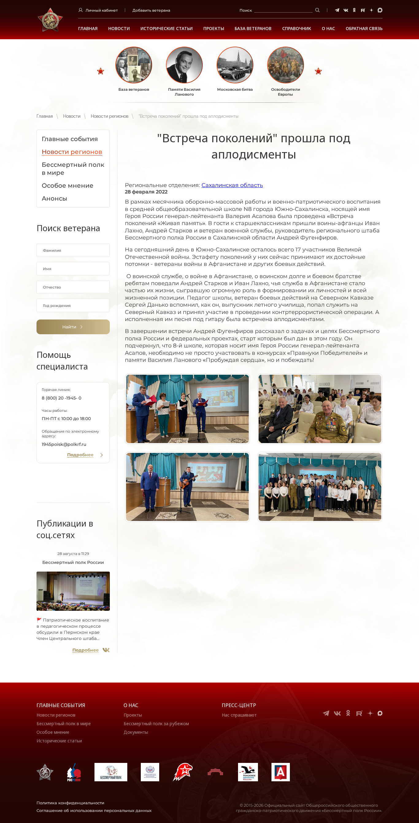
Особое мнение (53, 732)
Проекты (213, 28)
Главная (88, 28)
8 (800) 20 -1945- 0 (61, 398)
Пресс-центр (239, 705)
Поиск (246, 10)
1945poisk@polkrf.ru (64, 444)
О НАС (328, 28)
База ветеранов (253, 28)
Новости (119, 28)
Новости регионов (109, 116)
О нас (131, 705)
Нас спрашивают (239, 715)
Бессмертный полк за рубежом (156, 723)
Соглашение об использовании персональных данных (94, 810)
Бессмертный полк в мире (64, 723)
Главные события (61, 705)
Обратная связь (364, 28)
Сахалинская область (232, 185)
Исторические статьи (166, 28)
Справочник (296, 28)
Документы (136, 732)
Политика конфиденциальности (70, 802)
